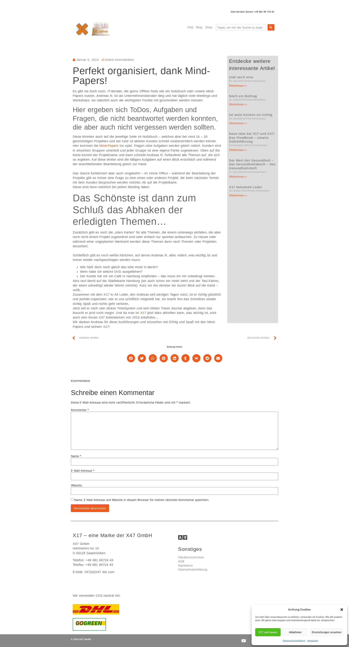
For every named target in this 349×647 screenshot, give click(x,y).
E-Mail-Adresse (82, 470)
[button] (342, 609)
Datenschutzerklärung (294, 640)
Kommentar (80, 409)
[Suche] (271, 27)
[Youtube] (243, 640)
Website (76, 485)
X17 (143, 313)
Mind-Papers (108, 146)
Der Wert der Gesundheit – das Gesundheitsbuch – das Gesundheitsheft (252, 164)
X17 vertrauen (268, 632)
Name (76, 456)
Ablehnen (295, 632)
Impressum (312, 640)
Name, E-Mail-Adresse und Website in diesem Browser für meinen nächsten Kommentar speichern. (141, 499)
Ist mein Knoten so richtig (250, 115)
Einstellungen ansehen (327, 632)
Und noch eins (241, 77)
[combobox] (241, 27)
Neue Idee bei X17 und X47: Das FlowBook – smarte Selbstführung (252, 137)
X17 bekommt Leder (245, 187)
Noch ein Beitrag (243, 96)
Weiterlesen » (238, 85)
